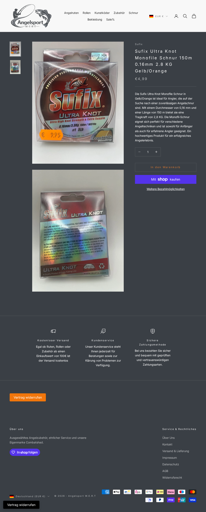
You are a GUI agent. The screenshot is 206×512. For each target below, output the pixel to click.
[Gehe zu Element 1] (15, 49)
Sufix (139, 44)
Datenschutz (170, 464)
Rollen (87, 12)
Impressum (169, 457)
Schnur (133, 12)
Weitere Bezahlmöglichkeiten (166, 189)
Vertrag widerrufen (28, 397)
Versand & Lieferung (175, 451)
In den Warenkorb (165, 167)
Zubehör (119, 12)
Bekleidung (95, 19)
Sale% (110, 19)
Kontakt (167, 444)
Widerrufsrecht (172, 477)
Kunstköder (102, 12)
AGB (165, 471)
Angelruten (71, 12)
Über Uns (168, 437)
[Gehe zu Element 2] (15, 67)
